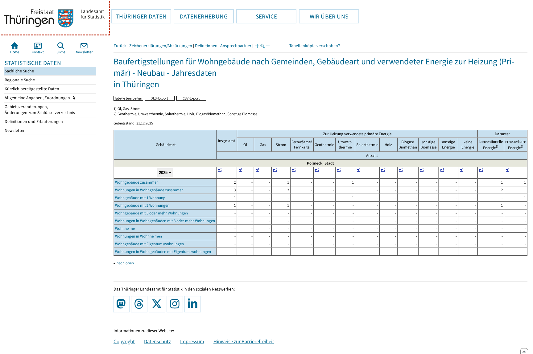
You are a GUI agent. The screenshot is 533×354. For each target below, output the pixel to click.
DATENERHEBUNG (201, 16)
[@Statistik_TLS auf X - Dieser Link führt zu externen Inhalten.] (158, 304)
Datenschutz (157, 341)
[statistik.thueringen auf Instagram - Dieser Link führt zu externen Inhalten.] (176, 304)
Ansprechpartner (235, 46)
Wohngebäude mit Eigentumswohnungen (149, 243)
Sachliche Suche (19, 71)
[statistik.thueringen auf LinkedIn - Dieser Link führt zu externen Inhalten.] (194, 304)
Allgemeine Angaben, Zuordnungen (38, 98)
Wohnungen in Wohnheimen (138, 236)
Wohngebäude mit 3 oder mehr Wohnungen (151, 213)
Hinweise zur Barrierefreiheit (243, 341)
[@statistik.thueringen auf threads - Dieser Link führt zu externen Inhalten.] (140, 304)
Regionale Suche (19, 80)
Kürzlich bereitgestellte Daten (31, 89)
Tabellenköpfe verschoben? (314, 46)
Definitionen (206, 46)
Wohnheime (125, 228)
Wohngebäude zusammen (137, 182)
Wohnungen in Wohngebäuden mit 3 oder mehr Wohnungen (165, 220)
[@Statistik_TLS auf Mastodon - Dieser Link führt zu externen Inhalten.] (122, 304)
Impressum (192, 341)
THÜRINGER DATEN (139, 16)
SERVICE (256, 16)
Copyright (124, 341)
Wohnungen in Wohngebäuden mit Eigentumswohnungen (163, 251)
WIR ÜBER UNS (323, 16)
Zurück (120, 46)
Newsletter (14, 130)
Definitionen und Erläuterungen (33, 121)
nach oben (125, 263)
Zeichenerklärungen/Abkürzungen (160, 46)
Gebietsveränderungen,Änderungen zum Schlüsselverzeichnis (39, 110)
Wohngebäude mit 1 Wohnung (140, 197)
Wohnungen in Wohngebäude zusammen (149, 190)
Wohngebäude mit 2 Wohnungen (142, 205)
